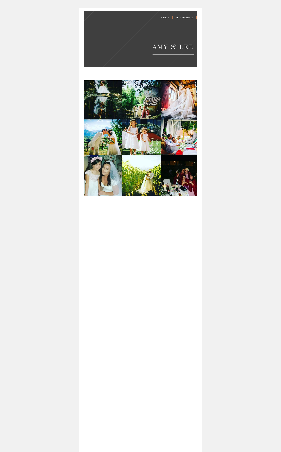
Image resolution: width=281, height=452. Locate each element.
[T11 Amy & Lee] (142, 138)
